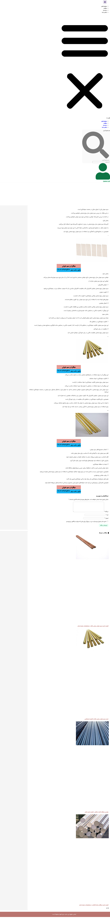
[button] (85, 67)
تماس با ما (104, 12)
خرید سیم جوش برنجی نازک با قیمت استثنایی (96, 719)
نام (107, 515)
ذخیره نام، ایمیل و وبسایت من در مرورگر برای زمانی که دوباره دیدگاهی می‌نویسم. (86, 522)
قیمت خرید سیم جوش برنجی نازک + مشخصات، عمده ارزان (93, 626)
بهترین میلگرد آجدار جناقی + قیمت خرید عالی (96, 812)
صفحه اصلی (104, 6)
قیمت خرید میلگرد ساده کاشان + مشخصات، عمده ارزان (93, 905)
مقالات (105, 8)
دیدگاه (106, 512)
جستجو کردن (106, 131)
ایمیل (106, 518)
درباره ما (105, 10)
